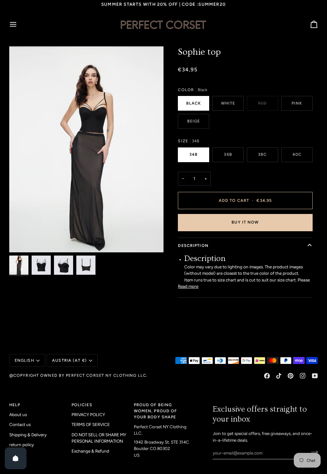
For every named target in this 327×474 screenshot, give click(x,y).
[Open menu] (18, 25)
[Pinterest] (290, 376)
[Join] (312, 452)
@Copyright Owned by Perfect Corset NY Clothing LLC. (78, 375)
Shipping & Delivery (28, 434)
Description (193, 245)
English (24, 360)
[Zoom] (86, 149)
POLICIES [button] (82, 404)
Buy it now (245, 222)
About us (18, 414)
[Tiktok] (278, 376)
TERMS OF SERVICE (91, 424)
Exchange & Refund (90, 451)
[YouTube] (315, 376)
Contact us (20, 424)
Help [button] (14, 404)
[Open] (16, 458)
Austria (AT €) (69, 360)
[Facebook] (267, 376)
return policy (21, 444)
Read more (188, 286)
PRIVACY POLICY (88, 414)
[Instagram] (303, 376)
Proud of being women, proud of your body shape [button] (155, 410)
